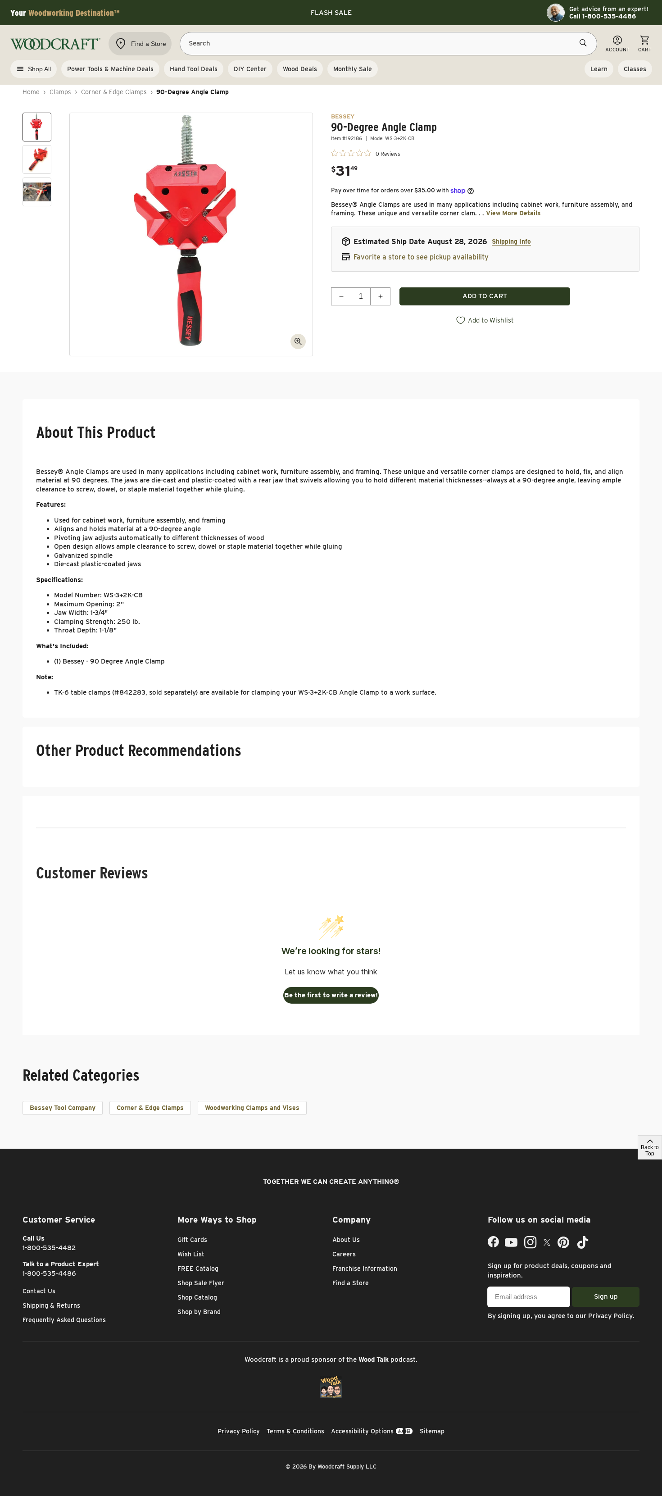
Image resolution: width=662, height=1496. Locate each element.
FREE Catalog (197, 1268)
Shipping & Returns (51, 1305)
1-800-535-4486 (49, 1273)
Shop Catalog (197, 1297)
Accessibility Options (362, 1431)
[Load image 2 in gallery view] (37, 159)
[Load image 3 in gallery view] (37, 191)
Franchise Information (364, 1268)
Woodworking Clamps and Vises (252, 1107)
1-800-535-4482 (49, 1248)
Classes (635, 69)
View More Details (513, 213)
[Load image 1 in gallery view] (37, 127)
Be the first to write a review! (331, 995)
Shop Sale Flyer (200, 1283)
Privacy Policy (610, 1316)
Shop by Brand (199, 1311)
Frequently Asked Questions (64, 1319)
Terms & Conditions (295, 1431)
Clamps (60, 91)
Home (31, 91)
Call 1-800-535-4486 (602, 16)
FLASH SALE (331, 13)
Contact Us (39, 1291)
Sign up (606, 1296)
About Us (346, 1239)
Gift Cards (192, 1239)
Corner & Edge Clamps (114, 91)
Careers (344, 1254)
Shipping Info (511, 241)
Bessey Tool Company (62, 1107)
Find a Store (350, 1283)
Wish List (190, 1254)
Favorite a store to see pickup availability (421, 257)
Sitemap (432, 1431)
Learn (599, 69)
